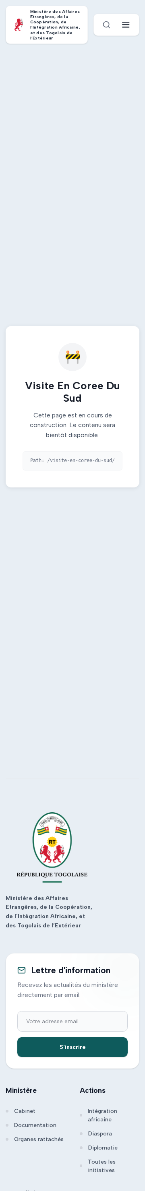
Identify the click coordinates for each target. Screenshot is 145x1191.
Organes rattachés (39, 1139)
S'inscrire (73, 1047)
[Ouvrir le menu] (126, 25)
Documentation (35, 1125)
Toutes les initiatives (102, 1166)
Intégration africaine (102, 1115)
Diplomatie (103, 1147)
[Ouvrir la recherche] (106, 25)
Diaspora (100, 1133)
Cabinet (24, 1111)
